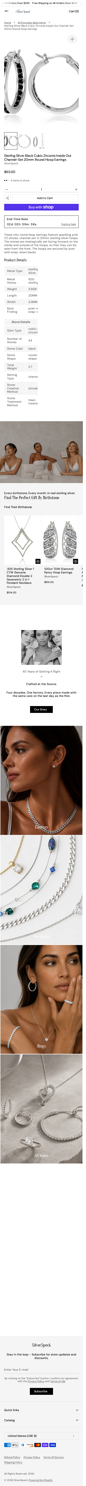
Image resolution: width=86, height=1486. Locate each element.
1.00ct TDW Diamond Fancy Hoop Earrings (59, 570)
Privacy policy (32, 1457)
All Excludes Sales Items (32, 22)
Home (7, 22)
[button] (9, 11)
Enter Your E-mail (16, 1369)
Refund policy (12, 1457)
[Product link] (22, 556)
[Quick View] (37, 561)
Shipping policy (13, 1462)
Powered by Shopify (41, 1480)
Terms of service (53, 1457)
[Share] (7, 198)
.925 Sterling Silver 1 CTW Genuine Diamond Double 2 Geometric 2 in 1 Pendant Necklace (20, 576)
